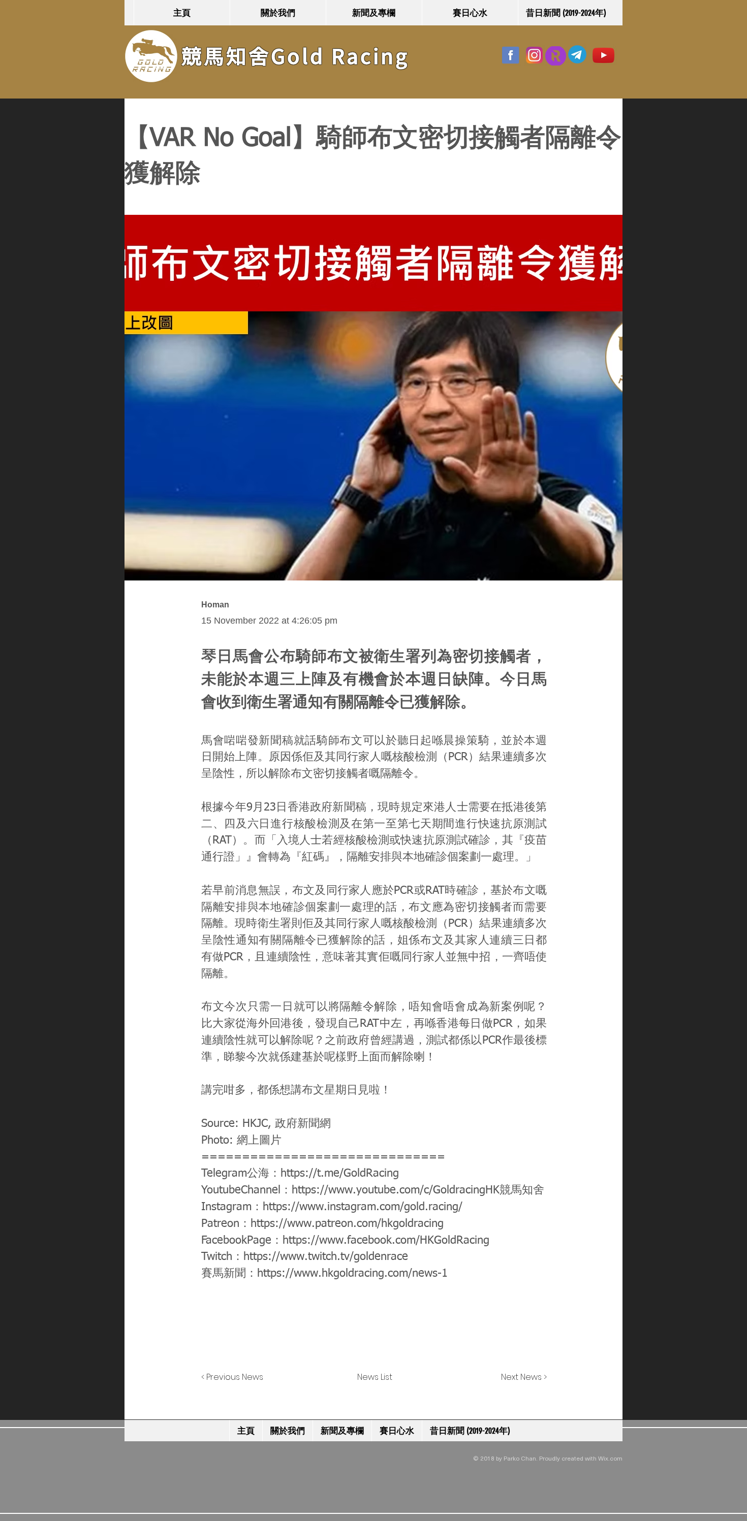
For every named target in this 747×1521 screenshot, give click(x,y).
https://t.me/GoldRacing (340, 1173)
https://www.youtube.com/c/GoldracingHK (396, 1190)
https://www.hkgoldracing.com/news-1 (352, 1273)
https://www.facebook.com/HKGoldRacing (386, 1240)
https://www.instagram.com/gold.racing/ (362, 1207)
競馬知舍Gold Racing (295, 56)
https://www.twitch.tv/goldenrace (325, 1257)
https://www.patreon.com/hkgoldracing (347, 1223)
